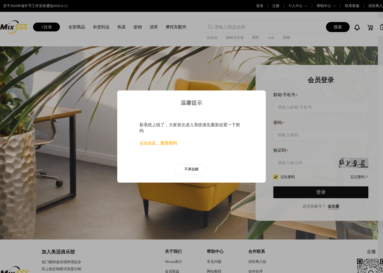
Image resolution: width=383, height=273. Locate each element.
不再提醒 (191, 169)
